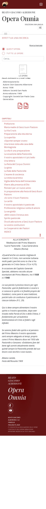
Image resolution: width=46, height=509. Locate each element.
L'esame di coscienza (14, 174)
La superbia (9, 137)
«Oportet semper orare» (15, 140)
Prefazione (9, 123)
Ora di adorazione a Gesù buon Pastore (23, 221)
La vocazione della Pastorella (18, 154)
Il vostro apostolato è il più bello (19, 157)
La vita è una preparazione (17, 150)
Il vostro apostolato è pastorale (19, 204)
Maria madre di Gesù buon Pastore (21, 127)
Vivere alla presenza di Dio (16, 184)
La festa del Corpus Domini (17, 164)
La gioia (8, 167)
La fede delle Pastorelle (15, 171)
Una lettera (9, 160)
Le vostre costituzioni (14, 225)
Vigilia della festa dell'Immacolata (20, 181)
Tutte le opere (15, 53)
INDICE (7, 231)
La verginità (9, 211)
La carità (8, 201)
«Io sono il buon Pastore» (16, 197)
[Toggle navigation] (41, 4)
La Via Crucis (10, 130)
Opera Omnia (20, 18)
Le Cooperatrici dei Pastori (17, 228)
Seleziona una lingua (34, 24)
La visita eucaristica (13, 177)
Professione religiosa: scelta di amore (22, 208)
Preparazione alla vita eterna (18, 133)
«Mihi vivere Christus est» (16, 214)
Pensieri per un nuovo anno (17, 188)
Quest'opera (13, 49)
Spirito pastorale (12, 218)
